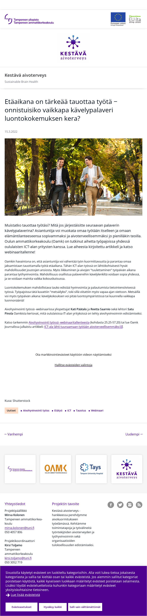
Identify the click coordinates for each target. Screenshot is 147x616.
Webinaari (97, 410)
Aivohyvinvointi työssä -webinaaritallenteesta (59, 322)
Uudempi (133, 434)
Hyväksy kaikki (53, 607)
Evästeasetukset (22, 607)
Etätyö (58, 410)
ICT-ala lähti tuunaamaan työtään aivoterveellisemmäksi (82, 327)
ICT (69, 410)
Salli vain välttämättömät (85, 607)
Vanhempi (15, 434)
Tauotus (81, 410)
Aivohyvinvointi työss (36, 410)
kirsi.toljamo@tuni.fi (18, 558)
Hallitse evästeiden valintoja (73, 365)
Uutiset (11, 410)
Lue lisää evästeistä (25, 595)
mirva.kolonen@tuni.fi (19, 528)
